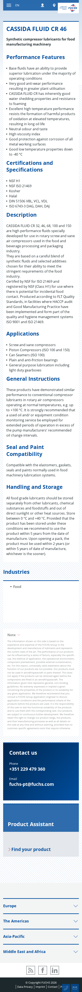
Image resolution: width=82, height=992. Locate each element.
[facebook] (42, 970)
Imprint (40, 987)
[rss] (30, 970)
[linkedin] (54, 970)
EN (17, 5)
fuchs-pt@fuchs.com (31, 784)
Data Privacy (25, 987)
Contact (53, 987)
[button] (41, 634)
